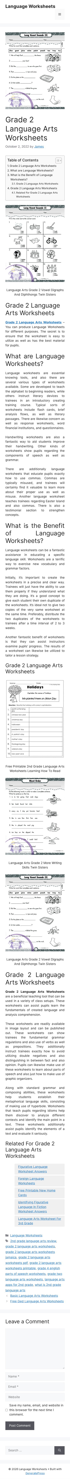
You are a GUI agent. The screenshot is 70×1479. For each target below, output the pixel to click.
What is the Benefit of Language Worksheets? (31, 177)
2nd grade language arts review (33, 1241)
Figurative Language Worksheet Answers (33, 1169)
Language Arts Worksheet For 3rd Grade (39, 1221)
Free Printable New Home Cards (36, 1193)
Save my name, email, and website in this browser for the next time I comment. (36, 1409)
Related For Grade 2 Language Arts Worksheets (37, 194)
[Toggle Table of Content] (57, 160)
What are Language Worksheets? (32, 170)
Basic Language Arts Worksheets (34, 1295)
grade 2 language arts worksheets (30, 1246)
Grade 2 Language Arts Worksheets (33, 166)
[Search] (59, 1450)
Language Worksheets (30, 6)
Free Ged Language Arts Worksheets (37, 1301)
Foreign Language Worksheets (31, 1181)
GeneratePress (35, 1473)
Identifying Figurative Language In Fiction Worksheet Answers (33, 1206)
